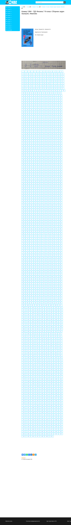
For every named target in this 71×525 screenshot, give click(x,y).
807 (56, 257)
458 (60, 174)
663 (40, 224)
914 (44, 283)
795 (48, 255)
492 (35, 183)
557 (56, 197)
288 (60, 133)
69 (48, 83)
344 (44, 147)
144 (44, 100)
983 (40, 300)
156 (52, 102)
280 (27, 133)
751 (31, 245)
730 (27, 240)
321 (31, 143)
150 (27, 102)
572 (35, 202)
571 (31, 202)
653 (40, 221)
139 (23, 100)
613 (40, 212)
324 (44, 143)
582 (35, 205)
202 (35, 114)
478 (60, 178)
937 (56, 288)
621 (31, 214)
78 (37, 85)
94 (51, 88)
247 (56, 123)
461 (31, 176)
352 (35, 150)
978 (60, 298)
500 (27, 185)
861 (31, 271)
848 (60, 267)
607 (56, 209)
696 (52, 231)
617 (56, 212)
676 (52, 226)
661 (31, 224)
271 (31, 131)
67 (41, 83)
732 (35, 240)
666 (52, 224)
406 (52, 162)
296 (52, 135)
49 (62, 78)
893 (40, 278)
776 (52, 250)
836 (52, 264)
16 (30, 73)
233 (40, 121)
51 (26, 81)
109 (23, 92)
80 (44, 85)
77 (33, 85)
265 (48, 128)
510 (27, 188)
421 (31, 166)
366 (52, 152)
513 (40, 188)
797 (56, 255)
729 (23, 240)
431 (31, 169)
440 (27, 171)
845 (48, 267)
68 (44, 83)
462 (35, 176)
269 (23, 131)
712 (35, 236)
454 (44, 174)
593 (40, 207)
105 (51, 90)
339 (23, 147)
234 (44, 121)
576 (52, 202)
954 (44, 293)
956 (52, 293)
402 (35, 162)
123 (40, 95)
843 (40, 267)
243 (40, 123)
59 (55, 81)
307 (56, 138)
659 (23, 224)
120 (27, 95)
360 (27, 152)
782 (35, 252)
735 (48, 240)
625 (48, 214)
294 (44, 135)
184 (44, 109)
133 (40, 97)
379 (23, 157)
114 (43, 92)
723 (40, 238)
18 (37, 73)
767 (56, 247)
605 (48, 209)
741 (31, 243)
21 (48, 73)
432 (35, 169)
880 (27, 276)
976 (52, 298)
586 (52, 205)
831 (31, 264)
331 (31, 145)
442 (35, 171)
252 (35, 126)
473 (40, 178)
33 (48, 76)
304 (44, 138)
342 (35, 147)
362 (35, 152)
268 (60, 128)
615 (48, 212)
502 (35, 185)
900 (27, 281)
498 (60, 183)
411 (31, 164)
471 (31, 178)
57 (48, 81)
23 (55, 73)
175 (48, 107)
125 (48, 95)
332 (35, 145)
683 (40, 228)
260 (27, 128)
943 (40, 290)
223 (40, 119)
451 (31, 174)
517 (56, 188)
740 (27, 243)
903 (40, 281)
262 (35, 128)
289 (23, 135)
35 (55, 76)
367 (56, 152)
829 (23, 264)
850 (27, 269)
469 (23, 178)
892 (35, 278)
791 (31, 255)
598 (60, 207)
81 (48, 85)
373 (40, 154)
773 (40, 250)
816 (52, 259)
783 (40, 252)
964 (44, 295)
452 (35, 174)
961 (31, 295)
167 (56, 104)
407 (56, 162)
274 (44, 131)
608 (60, 209)
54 (37, 81)
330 (27, 145)
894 (44, 278)
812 (35, 259)
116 (51, 92)
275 (48, 131)
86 (23, 88)
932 (35, 288)
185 (48, 109)
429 (23, 169)
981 (31, 300)
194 (44, 112)
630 (27, 216)
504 (44, 185)
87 (26, 88)
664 (44, 224)
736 (52, 240)
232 (35, 121)
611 (31, 212)
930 (27, 288)
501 (31, 185)
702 (35, 233)
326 (52, 143)
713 (40, 236)
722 (35, 238)
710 (27, 236)
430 (27, 169)
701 (31, 233)
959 (23, 295)
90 (37, 88)
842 (35, 267)
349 (23, 150)
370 (27, 154)
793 (40, 255)
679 (23, 228)
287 (56, 133)
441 (31, 171)
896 (52, 278)
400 (27, 162)
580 (27, 205)
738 (60, 240)
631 (31, 216)
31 (41, 76)
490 (27, 183)
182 (35, 109)
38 (23, 78)
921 (31, 286)
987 (56, 300)
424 (44, 166)
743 (40, 243)
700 (27, 233)
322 (35, 143)
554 (44, 197)
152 (35, 102)
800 (27, 257)
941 (31, 290)
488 (60, 181)
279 (23, 133)
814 (44, 259)
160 (27, 104)
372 (35, 154)
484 (44, 181)
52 (30, 81)
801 (31, 257)
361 (31, 152)
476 (52, 178)
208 (60, 114)
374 (44, 154)
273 (40, 131)
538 (60, 193)
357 (56, 150)
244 (44, 123)
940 (27, 290)
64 (30, 83)
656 (52, 221)
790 (27, 255)
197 (56, 112)
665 (48, 224)
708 (60, 233)
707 (56, 233)
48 (59, 78)
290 (27, 135)
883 (40, 276)
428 (60, 166)
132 (35, 97)
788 (60, 252)
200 (27, 114)
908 (60, 281)
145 (48, 100)
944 (44, 290)
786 (52, 252)
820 (27, 262)
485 (48, 181)
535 (48, 193)
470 (27, 178)
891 (31, 278)
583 (40, 205)
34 (51, 76)
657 (56, 221)
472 (35, 178)
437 (56, 169)
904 (44, 281)
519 (23, 190)
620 (27, 214)
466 (52, 176)
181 (31, 109)
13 (61, 71)
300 (27, 138)
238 (60, 121)
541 (31, 195)
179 (23, 109)
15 (26, 73)
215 (48, 116)
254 (44, 126)
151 (31, 102)
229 (23, 121)
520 (27, 190)
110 (27, 92)
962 (35, 295)
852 (35, 269)
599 (23, 209)
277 (56, 131)
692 (35, 231)
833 (40, 264)
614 (44, 212)
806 (52, 257)
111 (31, 92)
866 (52, 271)
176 (52, 107)
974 (44, 298)
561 (31, 200)
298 (60, 135)
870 (27, 274)
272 (35, 131)
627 (56, 214)
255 (48, 126)
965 (48, 295)
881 (31, 276)
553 (40, 197)
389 (23, 159)
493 (40, 183)
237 (56, 121)
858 (60, 269)
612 (35, 212)
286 (52, 133)
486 (52, 181)
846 (52, 267)
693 (40, 231)
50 (23, 81)
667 (56, 224)
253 (40, 126)
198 (60, 112)
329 (23, 145)
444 (44, 171)
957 (56, 293)
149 (23, 102)
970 (27, 298)
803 (40, 257)
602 (35, 209)
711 (31, 236)
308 (60, 138)
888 (60, 276)
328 (60, 143)
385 (48, 157)
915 (48, 283)
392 (35, 159)
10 (50, 71)
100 (30, 90)
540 (27, 195)
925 (48, 286)
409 (23, 164)
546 (52, 195)
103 (43, 90)
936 (52, 288)
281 (31, 133)
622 (35, 214)
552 (35, 197)
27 (26, 76)
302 (35, 138)
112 (35, 92)
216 (52, 116)
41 (33, 78)
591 (31, 207)
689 (23, 231)
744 (44, 243)
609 (23, 212)
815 (48, 259)
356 (52, 150)
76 (30, 85)
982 (35, 300)
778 (60, 250)
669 (23, 226)
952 (35, 293)
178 (60, 107)
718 (60, 236)
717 (56, 236)
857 (56, 269)
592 (35, 207)
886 (52, 276)
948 (60, 290)
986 (52, 300)
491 (31, 183)
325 (48, 143)
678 (60, 226)
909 (23, 283)
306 (52, 138)
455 (48, 174)
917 (56, 283)
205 (48, 114)
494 (44, 183)
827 (56, 262)
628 (60, 214)
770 (27, 250)
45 (48, 78)
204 (44, 114)
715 (48, 236)
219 (23, 119)
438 (60, 169)
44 (44, 78)
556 (52, 197)
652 (35, 221)
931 (31, 288)
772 (35, 250)
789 (23, 255)
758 (60, 245)
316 (52, 140)
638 (60, 216)
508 (60, 185)
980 (27, 300)
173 (40, 107)
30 (37, 76)
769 (23, 250)
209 (23, 116)
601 (31, 209)
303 (40, 138)
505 (48, 185)
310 (27, 140)
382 (35, 157)
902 (35, 281)
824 (44, 262)
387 (56, 157)
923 (40, 286)
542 (35, 195)
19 (41, 73)
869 (23, 274)
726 (52, 238)
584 (44, 205)
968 (60, 295)
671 (31, 226)
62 (23, 83)
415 (48, 164)
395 (48, 159)
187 (56, 109)
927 (56, 286)
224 (44, 119)
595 (48, 207)
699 (23, 233)
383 (40, 157)
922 (35, 286)
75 (26, 85)
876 (52, 274)
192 (35, 112)
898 (60, 278)
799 (23, 257)
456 (52, 174)
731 (31, 240)
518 (60, 188)
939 (23, 290)
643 (40, 219)
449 (23, 174)
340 (27, 147)
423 (40, 166)
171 (31, 107)
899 (23, 281)
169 (23, 107)
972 (35, 298)
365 (48, 152)
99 (26, 90)
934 (44, 288)
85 (62, 85)
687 (56, 228)
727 (56, 238)
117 (56, 92)
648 (60, 219)
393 (40, 159)
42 (37, 78)
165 (48, 104)
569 (23, 202)
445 (48, 171)
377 (56, 154)
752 (35, 245)
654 (44, 221)
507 (56, 185)
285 (48, 133)
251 (31, 126)
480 (27, 181)
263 (40, 128)
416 (52, 164)
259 (23, 128)
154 (44, 102)
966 (52, 295)
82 (51, 85)
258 (60, 126)
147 (56, 100)
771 (31, 250)
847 (56, 267)
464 (44, 176)
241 (31, 123)
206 (52, 114)
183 (40, 109)
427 (56, 166)
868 (60, 271)
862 (35, 271)
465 (48, 176)
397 (56, 159)
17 (33, 73)
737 (56, 240)
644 (44, 219)
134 (44, 97)
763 (40, 247)
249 (23, 126)
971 (31, 298)
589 (23, 207)
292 (35, 135)
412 (35, 164)
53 (33, 81)
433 (40, 169)
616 (52, 212)
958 (60, 293)
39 (26, 78)
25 (62, 73)
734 (44, 240)
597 (56, 207)
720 (27, 238)
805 (48, 257)
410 (27, 164)
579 (23, 205)
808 (60, 257)
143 (40, 100)
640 (27, 219)
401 (31, 162)
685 (48, 228)
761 (31, 247)
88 (30, 88)
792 (35, 255)
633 (40, 216)
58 (51, 81)
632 (35, 216)
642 (35, 219)
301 (31, 138)
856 (52, 269)
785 (48, 252)
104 (47, 90)
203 (40, 114)
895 (48, 278)
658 (60, 221)
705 (48, 233)
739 (23, 243)
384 (44, 157)
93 (48, 88)
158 (60, 102)
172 (35, 107)
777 (56, 250)
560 (27, 200)
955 (48, 293)
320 (27, 143)
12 (57, 71)
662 (35, 224)
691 (31, 231)
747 (56, 243)
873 (40, 274)
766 (52, 247)
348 (60, 147)
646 (52, 219)
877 (56, 274)
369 (23, 154)
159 (23, 104)
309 (23, 140)
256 (52, 126)
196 (52, 112)
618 (60, 212)
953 (40, 293)
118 (60, 92)
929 (23, 288)
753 (40, 245)
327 (56, 143)
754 (44, 245)
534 (44, 193)
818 (60, 259)
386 (52, 157)
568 (60, 200)
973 (40, 298)
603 (40, 209)
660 (27, 224)
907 (56, 281)
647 (56, 219)
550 (27, 197)
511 (31, 188)
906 (52, 281)
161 (31, 104)
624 (44, 214)
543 (40, 195)
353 (40, 150)
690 (27, 231)
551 (31, 197)
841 (31, 267)
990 (27, 302)
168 (60, 104)
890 (27, 278)
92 (44, 88)
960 (27, 295)
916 (52, 283)
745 (48, 243)
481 (31, 181)
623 (40, 214)
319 (23, 143)
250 (27, 126)
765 (48, 247)
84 (59, 85)
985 (48, 300)
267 (56, 128)
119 (23, 95)
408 (60, 162)
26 (23, 76)
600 (27, 209)
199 (23, 114)
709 (23, 236)
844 (44, 267)
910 (27, 283)
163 (40, 104)
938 (60, 288)
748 (60, 243)
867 (56, 271)
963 (40, 295)
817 (56, 259)
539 (23, 195)
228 (60, 119)
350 (27, 150)
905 (48, 281)
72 (59, 83)
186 (52, 109)
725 (48, 238)
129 (23, 97)
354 (44, 150)
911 (31, 283)
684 (44, 228)
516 (52, 188)
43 (41, 78)
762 (35, 247)
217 (56, 116)
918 (60, 283)
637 (56, 216)
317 (56, 140)
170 (27, 107)
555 (48, 197)
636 (52, 216)
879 (23, 276)
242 (35, 123)
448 (60, 171)
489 (23, 183)
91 (41, 88)
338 (60, 145)
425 (48, 166)
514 (44, 188)
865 (48, 271)
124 (44, 95)
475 (48, 178)
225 (48, 119)
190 (27, 112)
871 (31, 274)
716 (52, 236)
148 (60, 100)
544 (44, 195)
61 (62, 81)
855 (48, 269)
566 (52, 200)
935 (48, 288)
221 (31, 119)
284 (44, 133)
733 (40, 240)
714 (44, 236)
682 (35, 228)
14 (23, 73)
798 (60, 255)
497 (56, 183)
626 (52, 214)
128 (60, 95)
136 (52, 97)
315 (48, 140)
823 (40, 262)
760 (27, 247)
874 (44, 274)
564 (44, 200)
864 (44, 271)
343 (40, 147)
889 (23, 278)
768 (60, 247)
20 (44, 73)
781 (31, 252)
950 (27, 293)
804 (44, 257)
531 (31, 193)
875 (48, 274)
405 (48, 162)
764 (44, 247)
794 (44, 255)
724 (44, 238)
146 (52, 100)
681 (31, 228)
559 (23, 200)
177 (56, 107)
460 (27, 176)
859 (23, 271)
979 (23, 300)
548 (60, 195)
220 (27, 119)
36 (59, 76)
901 (31, 281)
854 (44, 269)
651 (31, 221)
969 (23, 298)
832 (35, 264)
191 (31, 112)
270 (27, 131)
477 (56, 178)
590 (27, 207)
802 (35, 257)
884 (44, 276)
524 (44, 190)
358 (60, 150)
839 (23, 267)
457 (56, 174)
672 (35, 226)
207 (56, 114)
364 (44, 152)
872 (35, 274)
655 (48, 221)
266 (52, 128)
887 (56, 276)
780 (27, 252)
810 (27, 259)
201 (31, 114)
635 (48, 216)
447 (56, 171)
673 (40, 226)
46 (51, 78)
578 (60, 202)
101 (34, 90)
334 (44, 145)
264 (44, 128)
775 (48, 250)
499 (23, 185)
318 (60, 140)
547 (56, 195)
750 (27, 245)
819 (23, 262)
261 (31, 128)
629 (23, 216)
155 (48, 102)
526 (52, 190)
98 (23, 90)
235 (48, 121)
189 (23, 112)
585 (48, 205)
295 (48, 135)
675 (48, 226)
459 (23, 176)
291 (31, 135)
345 (48, 147)
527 (56, 190)
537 (56, 193)
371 (31, 154)
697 (56, 231)
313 (40, 140)
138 (60, 97)
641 (31, 219)
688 (60, 228)
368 (60, 152)
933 (40, 288)
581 (31, 205)
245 (48, 123)
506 (52, 185)
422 (35, 166)
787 (56, 252)
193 (40, 112)
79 (41, 85)
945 (48, 290)
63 (26, 83)
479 (23, 181)
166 (52, 104)
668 (60, 224)
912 (35, 283)
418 (60, 164)
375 (48, 154)
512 (35, 188)
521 (31, 190)
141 (31, 100)
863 (40, 271)
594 (44, 207)
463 (40, 176)
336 (52, 145)
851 (31, 269)
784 (44, 252)
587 (56, 205)
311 (31, 140)
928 (60, 286)
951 (31, 293)
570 (27, 202)
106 (55, 90)
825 (48, 262)
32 (44, 76)
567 (56, 200)
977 (56, 298)
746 (52, 243)
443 (40, 171)
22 (51, 73)
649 (23, 221)
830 (27, 264)
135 (48, 97)
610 (27, 212)
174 (44, 107)
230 (27, 121)
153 (40, 102)
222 (35, 119)
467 (56, 176)
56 (44, 81)
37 (62, 76)
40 (30, 78)
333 (40, 145)
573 (40, 202)
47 (55, 78)
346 (52, 147)
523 (40, 190)
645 (48, 219)
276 (52, 131)
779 (23, 252)
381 (31, 157)
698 (60, 231)
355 (48, 150)
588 (60, 205)
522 (35, 190)
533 (40, 193)
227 (56, 119)
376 (52, 154)
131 (31, 97)
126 (52, 95)
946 (52, 290)
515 (48, 188)
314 (44, 140)
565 (48, 200)
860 (27, 271)
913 (40, 283)
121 (31, 95)
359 (23, 152)
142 (35, 100)
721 (31, 238)
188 (60, 109)
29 (33, 76)
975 (48, 298)
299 (23, 138)
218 (60, 116)
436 (52, 169)
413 (40, 164)
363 (40, 152)
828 (60, 262)
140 (27, 100)
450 (27, 174)
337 (56, 145)
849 (23, 269)
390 (27, 159)
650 (27, 221)
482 (35, 181)
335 (48, 145)
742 (35, 243)
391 (31, 159)
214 (44, 116)
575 (48, 202)
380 (27, 157)
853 (40, 269)
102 (39, 90)
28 (30, 76)
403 (40, 162)
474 (44, 178)
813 (40, 259)
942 (35, 290)
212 (35, 116)
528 (60, 190)
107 (59, 90)
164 (44, 104)
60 (59, 81)
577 (56, 202)
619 (23, 214)
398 (60, 159)
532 (35, 193)
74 (23, 85)
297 (56, 135)
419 (23, 166)
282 (35, 133)
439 (23, 171)
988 (60, 300)
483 (40, 181)
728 (60, 238)
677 (56, 226)
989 (23, 302)
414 (44, 164)
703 (40, 233)
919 (23, 286)
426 (52, 166)
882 (35, 276)
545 (48, 195)
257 (56, 126)
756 (52, 245)
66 (37, 83)
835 (48, 264)
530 (27, 193)
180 (27, 109)
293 (40, 135)
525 (48, 190)
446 (52, 171)
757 (56, 245)
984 (44, 300)
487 (56, 181)
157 (56, 102)
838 (60, 264)
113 (39, 92)
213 (40, 116)
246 (52, 123)
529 (23, 193)
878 (60, 274)
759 (23, 247)
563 (40, 200)
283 (40, 133)
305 (48, 138)
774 (44, 250)
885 (48, 276)
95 (55, 88)
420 (27, 166)
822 (35, 262)
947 (56, 290)
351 (31, 150)
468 (60, 176)
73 (62, 83)
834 (44, 264)
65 (33, 83)
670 (27, 226)
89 (33, 88)
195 (48, 112)
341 (31, 147)
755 (48, 245)
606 (52, 209)
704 (44, 233)
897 (56, 278)
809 (23, 259)
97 (62, 88)
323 (40, 143)
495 (48, 183)
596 (52, 207)
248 (60, 123)
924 (44, 286)
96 (59, 88)
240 (27, 123)
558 (60, 197)
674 (44, 226)
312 (35, 140)
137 (56, 97)
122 (35, 95)
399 (23, 162)
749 (23, 245)
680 (27, 228)
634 (44, 216)
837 (56, 264)
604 (44, 209)
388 (60, 157)
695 (48, 231)
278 (60, 131)
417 (56, 164)
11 (54, 71)
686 (52, 228)
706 (52, 233)
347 (56, 147)
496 (52, 183)
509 (23, 188)
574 (44, 202)
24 (59, 73)
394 (44, 159)
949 (23, 293)
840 (27, 267)
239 (23, 123)
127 (56, 95)
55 (41, 81)
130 (27, 97)
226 (52, 119)
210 (27, 116)
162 (35, 104)
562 (35, 200)
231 (31, 121)
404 (44, 162)
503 (40, 185)
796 (52, 255)
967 (56, 295)
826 (52, 262)
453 (40, 174)
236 (52, 121)
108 (63, 90)
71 (55, 83)
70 (51, 83)
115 (47, 92)
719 (23, 238)
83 (55, 85)
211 (31, 116)
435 (48, 169)
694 (44, 231)
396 (52, 159)
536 (52, 193)
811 (31, 259)
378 (60, 154)
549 (23, 197)
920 (27, 286)
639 (23, 219)
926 (52, 286)
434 (44, 169)
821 (31, 262)
